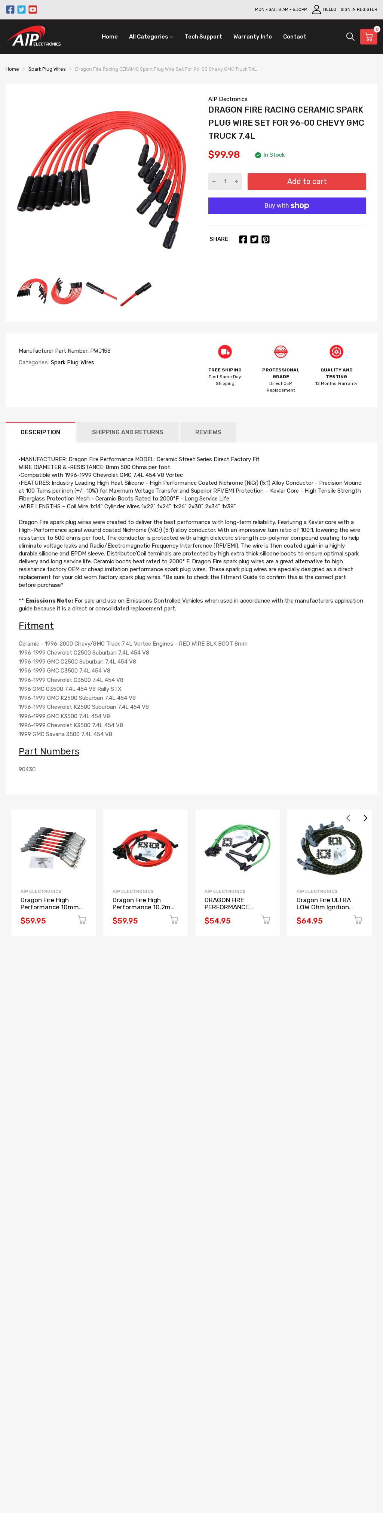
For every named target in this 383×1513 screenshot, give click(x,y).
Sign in (348, 9)
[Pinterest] (265, 239)
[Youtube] (32, 9)
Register (367, 9)
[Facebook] (10, 9)
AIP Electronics (228, 99)
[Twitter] (21, 9)
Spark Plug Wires (71, 362)
